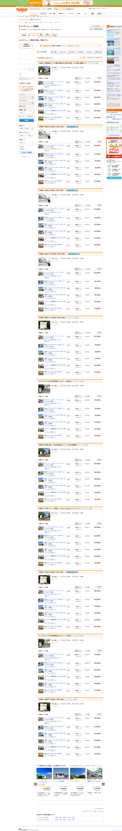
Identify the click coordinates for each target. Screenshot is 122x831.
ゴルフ (85, 13)
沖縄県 (26, 22)
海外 (92, 13)
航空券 (78, 13)
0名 (31, 116)
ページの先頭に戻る (98, 808)
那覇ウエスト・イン (111, 88)
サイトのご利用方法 (93, 6)
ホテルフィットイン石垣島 (113, 69)
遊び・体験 (52, 13)
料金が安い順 (91, 57)
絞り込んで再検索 (27, 152)
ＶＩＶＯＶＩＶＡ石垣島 (112, 65)
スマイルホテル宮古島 (112, 57)
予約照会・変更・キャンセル (94, 8)
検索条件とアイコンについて (29, 156)
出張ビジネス (27, 16)
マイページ (103, 8)
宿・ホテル (21, 22)
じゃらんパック (43, 13)
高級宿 (38, 16)
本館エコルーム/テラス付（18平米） (53, 117)
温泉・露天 (33, 16)
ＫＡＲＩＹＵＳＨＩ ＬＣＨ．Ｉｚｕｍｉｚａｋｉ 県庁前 (114, 95)
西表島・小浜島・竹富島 (37, 22)
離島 (30, 22)
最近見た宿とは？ (118, 118)
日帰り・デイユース (44, 16)
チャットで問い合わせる (96, 29)
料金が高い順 (99, 57)
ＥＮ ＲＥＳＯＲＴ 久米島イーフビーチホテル (114, 39)
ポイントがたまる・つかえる (24, 19)
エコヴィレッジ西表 (48, 22)
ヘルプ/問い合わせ (102, 6)
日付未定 (23, 106)
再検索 (26, 120)
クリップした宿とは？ (117, 114)
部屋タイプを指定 (24, 128)
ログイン (44, 9)
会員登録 (49, 9)
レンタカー (71, 13)
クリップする (96, 26)
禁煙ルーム (23, 149)
